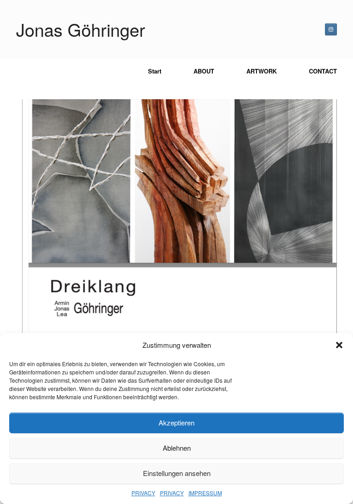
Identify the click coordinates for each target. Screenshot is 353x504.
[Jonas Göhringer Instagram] (331, 29)
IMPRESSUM (205, 493)
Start (154, 71)
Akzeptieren (176, 422)
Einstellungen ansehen (177, 473)
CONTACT (323, 71)
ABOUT (204, 71)
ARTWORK (261, 71)
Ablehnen (177, 448)
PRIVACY (143, 493)
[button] (339, 345)
